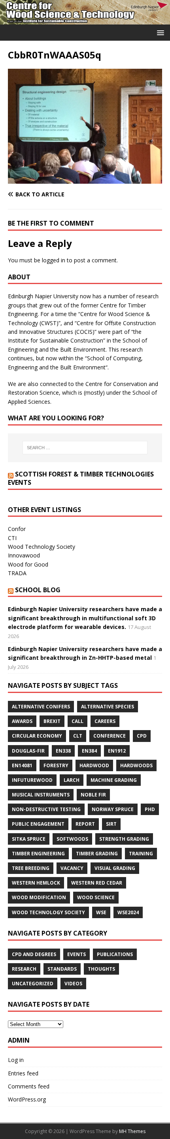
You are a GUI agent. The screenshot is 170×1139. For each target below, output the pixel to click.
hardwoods (136, 765)
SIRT (111, 824)
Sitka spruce (28, 839)
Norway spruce (113, 809)
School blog (37, 590)
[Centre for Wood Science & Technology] (85, 20)
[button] (159, 32)
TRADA (17, 573)
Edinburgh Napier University (43, 296)
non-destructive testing (46, 809)
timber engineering (38, 853)
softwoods (72, 839)
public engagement (38, 824)
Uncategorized (32, 983)
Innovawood (24, 555)
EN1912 (117, 750)
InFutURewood (32, 780)
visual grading (114, 868)
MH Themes (132, 1131)
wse (101, 912)
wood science (96, 897)
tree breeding (30, 868)
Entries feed (23, 1073)
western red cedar (96, 882)
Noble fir (93, 794)
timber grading (97, 853)
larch (71, 780)
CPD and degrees (34, 954)
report (85, 824)
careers (104, 721)
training (141, 853)
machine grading (114, 780)
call (77, 721)
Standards (62, 969)
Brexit (51, 721)
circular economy (37, 735)
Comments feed (28, 1086)
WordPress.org (27, 1099)
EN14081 (22, 765)
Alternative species (107, 706)
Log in (16, 1060)
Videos (73, 983)
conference (109, 735)
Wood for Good (28, 564)
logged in (53, 260)
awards (22, 721)
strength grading (124, 839)
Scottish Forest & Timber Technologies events (81, 478)
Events (76, 954)
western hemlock (36, 882)
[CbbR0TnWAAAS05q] (85, 179)
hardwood (94, 765)
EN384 (89, 750)
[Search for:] (85, 447)
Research (24, 969)
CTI (12, 538)
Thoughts (101, 969)
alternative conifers (41, 706)
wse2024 (128, 912)
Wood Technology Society (41, 546)
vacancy (71, 868)
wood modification (39, 897)
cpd (142, 735)
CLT (77, 735)
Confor (17, 529)
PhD (150, 809)
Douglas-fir (28, 750)
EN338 (63, 750)
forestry (55, 765)
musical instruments (41, 794)
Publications (115, 954)
